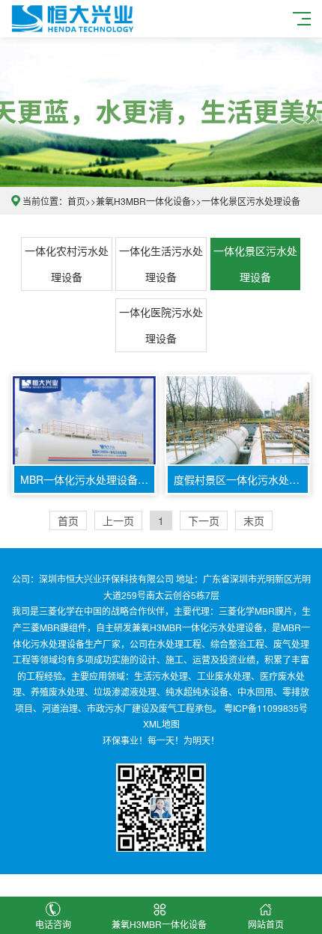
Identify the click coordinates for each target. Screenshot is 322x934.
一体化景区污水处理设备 (250, 200)
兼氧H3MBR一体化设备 (143, 200)
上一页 (118, 520)
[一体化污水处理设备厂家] (72, 17)
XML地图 (161, 723)
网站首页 (266, 924)
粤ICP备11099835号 (266, 707)
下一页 (203, 520)
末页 (253, 520)
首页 (76, 200)
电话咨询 (53, 924)
